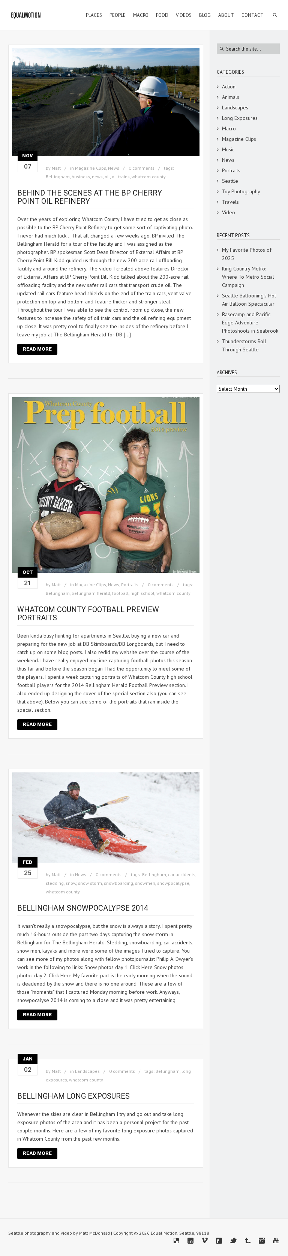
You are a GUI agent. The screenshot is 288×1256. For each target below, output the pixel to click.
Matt (56, 168)
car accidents (181, 874)
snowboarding (118, 883)
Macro (229, 128)
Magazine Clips (90, 168)
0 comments (141, 168)
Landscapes (87, 1071)
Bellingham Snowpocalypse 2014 (82, 908)
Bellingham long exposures (73, 1096)
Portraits (129, 584)
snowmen (145, 883)
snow (71, 883)
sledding (55, 883)
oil (107, 176)
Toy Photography (241, 191)
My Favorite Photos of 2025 (247, 253)
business (81, 176)
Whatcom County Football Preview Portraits (88, 613)
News (113, 168)
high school (142, 593)
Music (228, 149)
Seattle (230, 181)
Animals (230, 97)
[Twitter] (233, 1240)
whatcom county (149, 176)
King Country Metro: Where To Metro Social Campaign (248, 276)
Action (229, 86)
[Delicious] (176, 1240)
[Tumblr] (247, 1240)
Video (228, 212)
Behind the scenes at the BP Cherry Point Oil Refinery (89, 197)
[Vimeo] (204, 1240)
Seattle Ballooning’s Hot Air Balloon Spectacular (249, 299)
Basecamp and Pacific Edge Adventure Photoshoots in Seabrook (250, 322)
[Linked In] (190, 1240)
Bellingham (58, 176)
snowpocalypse (173, 883)
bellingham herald (91, 593)
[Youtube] (276, 1240)
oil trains (121, 176)
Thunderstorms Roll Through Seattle (244, 345)
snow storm (90, 883)
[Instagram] (262, 1240)
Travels (230, 202)
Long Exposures (240, 118)
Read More (37, 349)
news (97, 176)
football (120, 593)
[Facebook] (219, 1240)
